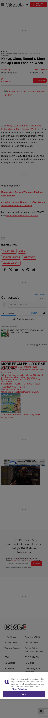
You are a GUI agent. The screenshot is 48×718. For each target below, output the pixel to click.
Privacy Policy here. (19, 689)
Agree (24, 694)
